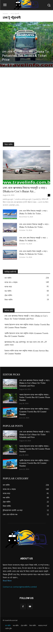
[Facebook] (23, 606)
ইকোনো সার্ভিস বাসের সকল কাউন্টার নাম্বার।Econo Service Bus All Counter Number (26, 352)
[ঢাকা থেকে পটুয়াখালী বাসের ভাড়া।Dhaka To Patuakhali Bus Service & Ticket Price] (26, 44)
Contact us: (8, 586)
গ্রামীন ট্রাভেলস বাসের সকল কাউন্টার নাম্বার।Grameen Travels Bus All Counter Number (26, 334)
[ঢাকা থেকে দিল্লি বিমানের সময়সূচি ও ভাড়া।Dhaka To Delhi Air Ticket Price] (10, 214)
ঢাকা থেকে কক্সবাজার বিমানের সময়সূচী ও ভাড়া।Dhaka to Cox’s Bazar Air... (25, 189)
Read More (7, 581)
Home (5, 13)
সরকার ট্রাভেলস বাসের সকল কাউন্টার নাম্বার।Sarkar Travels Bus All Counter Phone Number (27, 326)
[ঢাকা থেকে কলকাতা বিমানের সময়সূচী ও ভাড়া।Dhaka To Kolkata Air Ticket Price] (10, 228)
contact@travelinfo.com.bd (25, 586)
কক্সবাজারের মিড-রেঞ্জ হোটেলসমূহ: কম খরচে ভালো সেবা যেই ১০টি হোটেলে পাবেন (26, 343)
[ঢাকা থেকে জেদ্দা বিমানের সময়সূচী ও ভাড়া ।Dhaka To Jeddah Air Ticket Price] (10, 241)
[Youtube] (30, 606)
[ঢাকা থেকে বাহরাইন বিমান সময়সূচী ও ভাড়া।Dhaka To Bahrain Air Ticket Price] (10, 255)
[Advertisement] (26, 104)
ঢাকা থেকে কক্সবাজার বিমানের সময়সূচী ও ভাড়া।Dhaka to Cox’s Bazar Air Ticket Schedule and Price (26, 317)
